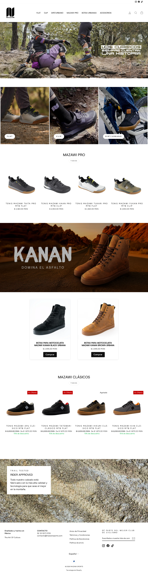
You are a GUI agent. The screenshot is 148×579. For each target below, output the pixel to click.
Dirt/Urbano (57, 13)
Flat (39, 13)
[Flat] (24, 115)
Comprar (50, 354)
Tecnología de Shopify (74, 570)
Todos (74, 161)
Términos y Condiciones (80, 535)
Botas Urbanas (89, 13)
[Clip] (74, 115)
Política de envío (77, 543)
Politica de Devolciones (79, 539)
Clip (46, 13)
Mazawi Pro (72, 13)
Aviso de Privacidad (78, 531)
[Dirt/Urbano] (123, 115)
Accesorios (105, 13)
